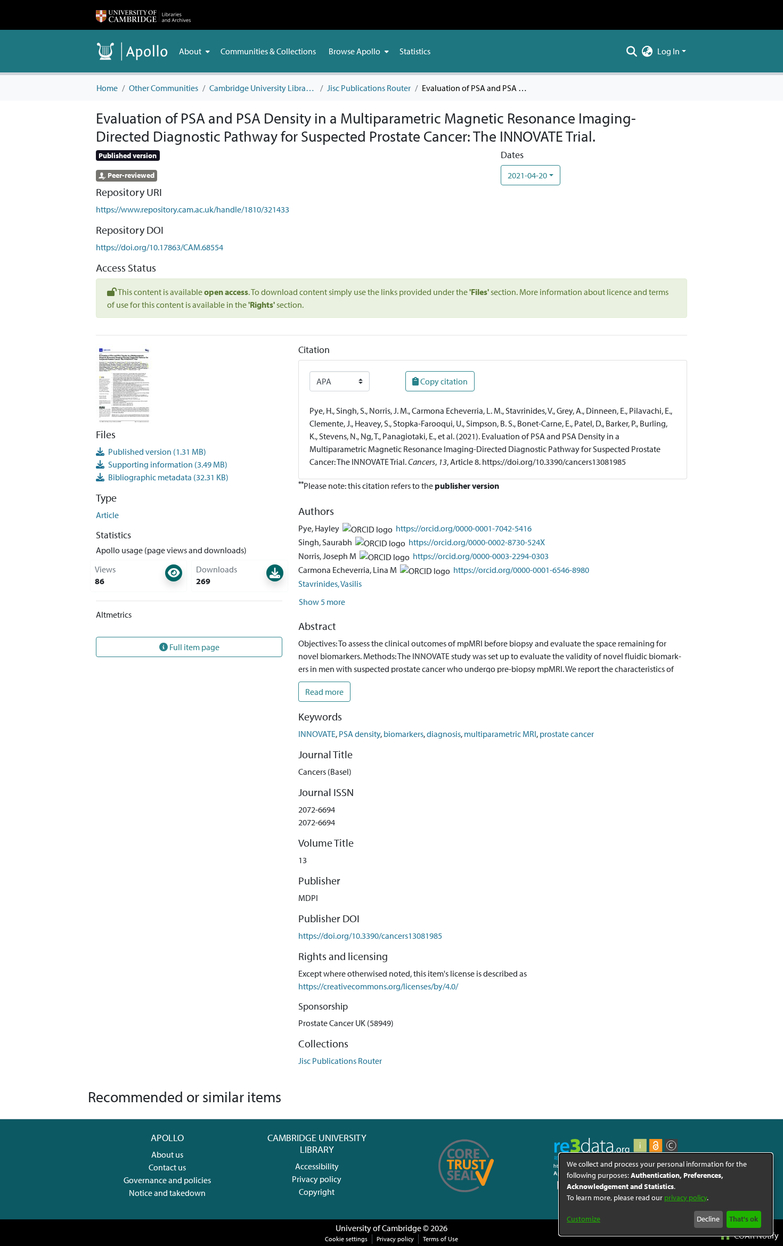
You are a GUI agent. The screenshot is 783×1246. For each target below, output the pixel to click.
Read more (324, 691)
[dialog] (665, 1194)
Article (107, 515)
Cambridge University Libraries (262, 88)
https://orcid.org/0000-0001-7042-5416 (464, 528)
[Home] (143, 15)
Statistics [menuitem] (414, 51)
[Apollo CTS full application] (466, 1196)
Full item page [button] (193, 647)
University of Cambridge (378, 1228)
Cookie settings (346, 1239)
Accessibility (317, 1166)
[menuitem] (193, 51)
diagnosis (444, 733)
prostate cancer (567, 733)
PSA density (359, 733)
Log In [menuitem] (668, 51)
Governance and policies (167, 1180)
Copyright (317, 1191)
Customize (583, 1219)
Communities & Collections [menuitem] (268, 51)
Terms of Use (440, 1239)
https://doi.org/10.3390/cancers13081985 (370, 935)
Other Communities (163, 88)
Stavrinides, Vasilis (330, 583)
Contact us (167, 1167)
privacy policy (685, 1197)
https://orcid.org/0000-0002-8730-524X (477, 542)
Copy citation (443, 381)
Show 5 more (322, 601)
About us (167, 1154)
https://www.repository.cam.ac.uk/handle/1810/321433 (192, 209)
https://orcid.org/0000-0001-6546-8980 (521, 569)
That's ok (743, 1219)
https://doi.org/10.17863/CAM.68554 (159, 247)
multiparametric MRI (500, 733)
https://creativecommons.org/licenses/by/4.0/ (378, 986)
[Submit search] (632, 51)
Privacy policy (316, 1179)
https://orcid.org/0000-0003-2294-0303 (481, 556)
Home (107, 88)
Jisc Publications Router (369, 88)
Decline (708, 1219)
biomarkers (403, 733)
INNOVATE (317, 733)
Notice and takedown (167, 1192)
